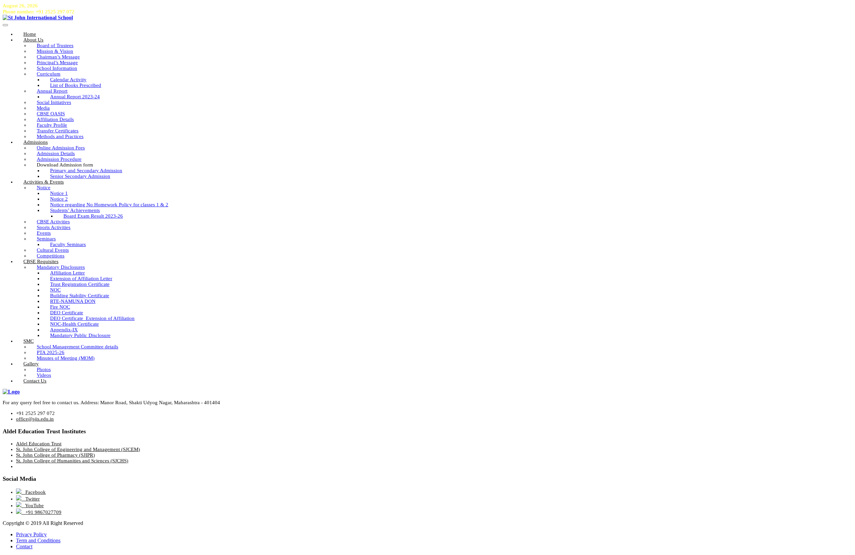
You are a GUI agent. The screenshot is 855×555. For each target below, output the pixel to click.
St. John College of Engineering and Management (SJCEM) (78, 449)
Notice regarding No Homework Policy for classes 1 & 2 (109, 204)
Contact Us (34, 380)
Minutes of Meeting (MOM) (66, 358)
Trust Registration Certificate (80, 284)
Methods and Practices (60, 136)
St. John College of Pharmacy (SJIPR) (55, 455)
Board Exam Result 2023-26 (93, 216)
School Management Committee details (77, 346)
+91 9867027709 (41, 512)
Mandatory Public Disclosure (80, 335)
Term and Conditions (38, 540)
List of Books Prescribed (75, 85)
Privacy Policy (31, 534)
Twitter (30, 499)
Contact (24, 546)
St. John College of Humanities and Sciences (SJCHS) (72, 460)
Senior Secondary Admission (80, 176)
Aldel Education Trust (38, 443)
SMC (28, 341)
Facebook (33, 492)
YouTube (32, 505)
